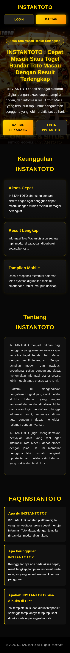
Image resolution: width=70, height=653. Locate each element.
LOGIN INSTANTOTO (51, 128)
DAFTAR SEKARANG (18, 127)
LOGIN (19, 19)
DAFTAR (51, 19)
